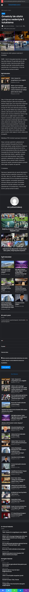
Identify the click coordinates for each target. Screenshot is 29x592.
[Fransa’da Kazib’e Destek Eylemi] (6, 466)
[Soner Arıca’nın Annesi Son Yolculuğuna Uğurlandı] (6, 508)
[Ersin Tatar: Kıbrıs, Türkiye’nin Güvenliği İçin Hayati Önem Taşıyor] (6, 480)
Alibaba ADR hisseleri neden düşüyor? (12, 423)
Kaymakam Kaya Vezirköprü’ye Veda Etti (18, 500)
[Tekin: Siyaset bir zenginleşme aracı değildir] (5, 80)
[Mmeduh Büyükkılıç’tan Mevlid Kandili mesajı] (6, 429)
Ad (2, 340)
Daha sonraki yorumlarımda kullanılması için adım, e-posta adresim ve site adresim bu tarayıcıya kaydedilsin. (14, 360)
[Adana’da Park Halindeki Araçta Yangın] (7, 281)
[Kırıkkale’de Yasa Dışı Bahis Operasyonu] (6, 494)
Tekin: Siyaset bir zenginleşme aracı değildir (18, 380)
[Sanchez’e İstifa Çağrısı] (21, 297)
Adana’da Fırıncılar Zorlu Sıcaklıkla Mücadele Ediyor (18, 486)
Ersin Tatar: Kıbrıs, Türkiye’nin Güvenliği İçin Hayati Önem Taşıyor (18, 479)
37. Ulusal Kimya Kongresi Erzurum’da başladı (18, 514)
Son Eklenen (14, 374)
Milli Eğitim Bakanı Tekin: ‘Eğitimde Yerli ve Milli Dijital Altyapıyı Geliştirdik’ (21, 272)
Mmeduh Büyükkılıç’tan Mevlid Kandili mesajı (17, 428)
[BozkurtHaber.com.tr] (14, 5)
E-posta (3, 346)
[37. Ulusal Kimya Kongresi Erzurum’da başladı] (6, 515)
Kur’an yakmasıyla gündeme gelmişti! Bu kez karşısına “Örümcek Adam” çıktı (19, 396)
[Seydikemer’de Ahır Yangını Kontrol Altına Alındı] (6, 473)
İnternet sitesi (4, 352)
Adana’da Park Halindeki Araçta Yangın (6, 288)
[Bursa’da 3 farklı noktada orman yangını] (7, 264)
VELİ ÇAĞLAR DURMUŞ (9, 26)
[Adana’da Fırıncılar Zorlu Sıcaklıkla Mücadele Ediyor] (6, 488)
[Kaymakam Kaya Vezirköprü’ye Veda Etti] (6, 501)
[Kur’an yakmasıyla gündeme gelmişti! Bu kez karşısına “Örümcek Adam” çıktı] (6, 397)
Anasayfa (5, 10)
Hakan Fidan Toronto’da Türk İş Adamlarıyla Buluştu (21, 288)
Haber (9, 10)
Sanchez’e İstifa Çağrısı (19, 303)
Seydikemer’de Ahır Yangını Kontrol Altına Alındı (19, 471)
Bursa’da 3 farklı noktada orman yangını (5, 271)
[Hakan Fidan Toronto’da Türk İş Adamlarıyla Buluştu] (21, 281)
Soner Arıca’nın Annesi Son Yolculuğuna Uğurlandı (18, 507)
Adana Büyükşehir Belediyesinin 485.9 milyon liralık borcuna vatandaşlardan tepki (7, 305)
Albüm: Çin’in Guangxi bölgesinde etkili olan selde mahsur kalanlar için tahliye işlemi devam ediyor (19, 388)
